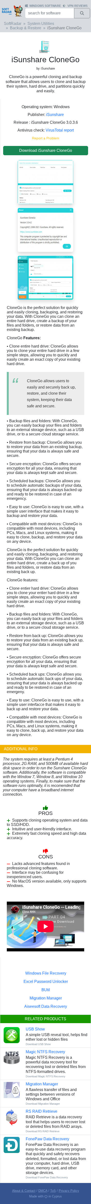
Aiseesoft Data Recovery (45, 1006)
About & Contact (23, 1191)
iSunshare (55, 115)
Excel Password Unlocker (46, 981)
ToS (53, 1191)
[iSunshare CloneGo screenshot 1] (45, 277)
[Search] (82, 13)
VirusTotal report (60, 130)
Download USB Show (38, 1044)
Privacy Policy (69, 1191)
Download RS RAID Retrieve (42, 1131)
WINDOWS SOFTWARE (45, 6)
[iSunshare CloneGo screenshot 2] (45, 229)
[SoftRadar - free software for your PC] (12, 10)
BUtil (45, 990)
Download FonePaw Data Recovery (47, 1177)
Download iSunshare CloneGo (45, 150)
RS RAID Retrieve (41, 1111)
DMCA (42, 1191)
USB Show (35, 1029)
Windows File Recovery (45, 973)
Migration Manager (46, 998)
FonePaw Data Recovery (47, 1139)
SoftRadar (12, 23)
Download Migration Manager (43, 1103)
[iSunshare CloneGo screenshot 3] (45, 182)
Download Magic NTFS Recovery (45, 1076)
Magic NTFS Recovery (45, 1052)
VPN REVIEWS (77, 6)
